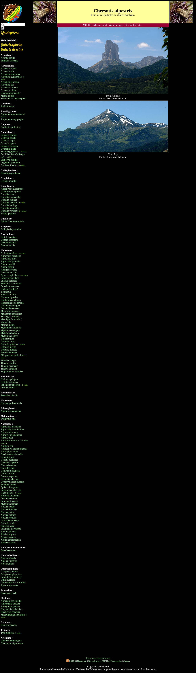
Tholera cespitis (8, 363)
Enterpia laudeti (8, 484)
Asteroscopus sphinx (11, 191)
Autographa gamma (10, 606)
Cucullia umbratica (10, 208)
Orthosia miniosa (9, 349)
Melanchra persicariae (11, 314)
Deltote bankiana (9, 237)
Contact (126, 661)
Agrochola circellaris (11, 256)
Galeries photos (11, 44)
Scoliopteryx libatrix (10, 127)
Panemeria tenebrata (10, 384)
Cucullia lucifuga (9, 205)
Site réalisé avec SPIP (97, 661)
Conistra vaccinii (9, 272)
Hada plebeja (7, 493)
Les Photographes (114, 661)
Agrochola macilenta (11, 426)
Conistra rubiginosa (10, 470)
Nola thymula (7, 563)
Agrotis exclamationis (11, 435)
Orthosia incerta (8, 347)
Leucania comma (9, 498)
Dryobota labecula (10, 479)
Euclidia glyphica (9, 151)
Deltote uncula (8, 245)
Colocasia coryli (8, 593)
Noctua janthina (8, 515)
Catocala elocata (9, 135)
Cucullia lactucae (9, 202)
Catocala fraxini (8, 137)
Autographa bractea (10, 603)
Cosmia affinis (8, 473)
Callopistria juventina (11, 229)
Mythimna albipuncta (11, 327)
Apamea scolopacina (11, 411)
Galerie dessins (12, 49)
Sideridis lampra (8, 360)
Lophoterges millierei (11, 577)
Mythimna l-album (10, 333)
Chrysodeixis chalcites (11, 609)
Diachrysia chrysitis (10, 612)
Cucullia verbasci (9, 211)
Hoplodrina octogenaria (12, 302)
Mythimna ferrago (9, 504)
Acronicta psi (7, 84)
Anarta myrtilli (8, 264)
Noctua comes (8, 506)
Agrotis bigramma (9, 432)
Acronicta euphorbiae (11, 76)
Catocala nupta (8, 140)
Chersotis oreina (8, 465)
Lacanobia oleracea (10, 308)
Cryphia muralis (8, 181)
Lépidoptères (10, 32)
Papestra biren (7, 526)
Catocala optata (8, 143)
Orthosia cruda (8, 523)
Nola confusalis (8, 558)
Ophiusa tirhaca (8, 165)
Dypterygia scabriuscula (12, 481)
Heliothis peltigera (9, 379)
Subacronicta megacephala (13, 98)
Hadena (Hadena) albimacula (9, 290)
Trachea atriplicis (9, 368)
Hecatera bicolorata (10, 495)
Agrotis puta (7, 437)
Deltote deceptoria (9, 239)
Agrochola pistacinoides (12, 429)
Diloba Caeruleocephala (12, 221)
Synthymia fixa (8, 419)
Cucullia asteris (8, 194)
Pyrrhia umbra (8, 387)
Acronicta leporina (10, 82)
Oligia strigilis (7, 338)
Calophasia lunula (9, 571)
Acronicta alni (7, 71)
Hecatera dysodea (9, 297)
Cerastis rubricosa (9, 459)
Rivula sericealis (9, 625)
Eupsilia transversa (10, 286)
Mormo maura (8, 325)
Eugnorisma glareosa (11, 490)
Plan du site (82, 661)
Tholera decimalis (9, 366)
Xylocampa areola (9, 585)
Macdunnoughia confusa (13, 614)
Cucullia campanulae (11, 197)
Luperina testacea (9, 501)
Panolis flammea (9, 352)
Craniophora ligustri (10, 93)
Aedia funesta (7, 106)
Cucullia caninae (9, 199)
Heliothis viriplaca (9, 382)
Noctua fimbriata (9, 509)
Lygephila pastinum (10, 162)
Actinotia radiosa (9, 253)
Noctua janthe (7, 512)
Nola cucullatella (9, 561)
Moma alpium (7, 95)
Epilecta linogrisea (10, 487)
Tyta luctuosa (7, 632)
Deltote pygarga (8, 242)
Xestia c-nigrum (8, 534)
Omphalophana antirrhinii (13, 582)
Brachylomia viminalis (12, 454)
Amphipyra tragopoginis (12, 119)
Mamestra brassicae (10, 311)
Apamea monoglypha (11, 640)
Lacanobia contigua (10, 305)
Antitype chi (7, 446)
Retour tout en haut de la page (98, 658)
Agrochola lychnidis (10, 261)
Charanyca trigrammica (12, 643)
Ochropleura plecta (10, 520)
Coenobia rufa (8, 468)
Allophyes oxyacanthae (12, 188)
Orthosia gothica (9, 344)
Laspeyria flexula (9, 159)
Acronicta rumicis (9, 87)
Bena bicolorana (9, 550)
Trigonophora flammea (12, 371)
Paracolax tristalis (9, 395)
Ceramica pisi (7, 457)
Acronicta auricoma (10, 74)
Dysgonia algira (8, 148)
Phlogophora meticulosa (12, 355)
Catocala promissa (9, 146)
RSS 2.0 (72, 661)
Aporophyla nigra (9, 451)
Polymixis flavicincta (11, 528)
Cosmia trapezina (9, 476)
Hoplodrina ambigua (11, 300)
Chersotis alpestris (9, 462)
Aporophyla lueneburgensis (14, 448)
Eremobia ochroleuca (11, 283)
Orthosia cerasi (8, 341)
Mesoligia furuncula (10, 316)
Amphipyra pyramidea (12, 114)
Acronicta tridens (9, 90)
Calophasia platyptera (11, 574)
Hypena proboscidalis (11, 403)
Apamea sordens (9, 269)
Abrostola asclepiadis (11, 601)
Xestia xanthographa (11, 539)
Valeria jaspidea (8, 213)
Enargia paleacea (9, 280)
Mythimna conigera (10, 330)
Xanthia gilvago (8, 531)
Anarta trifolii (7, 267)
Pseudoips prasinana (10, 173)
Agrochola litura (9, 258)
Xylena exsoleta (8, 542)
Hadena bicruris (8, 294)
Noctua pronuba (8, 517)
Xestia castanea (8, 537)
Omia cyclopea (8, 579)
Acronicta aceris (8, 68)
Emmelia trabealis (9, 60)
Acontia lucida (8, 58)
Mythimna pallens (9, 336)
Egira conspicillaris (10, 275)
